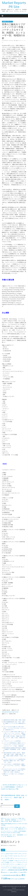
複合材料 (13, 875)
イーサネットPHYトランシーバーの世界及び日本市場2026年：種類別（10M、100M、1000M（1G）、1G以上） (14, 761)
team (12, 40)
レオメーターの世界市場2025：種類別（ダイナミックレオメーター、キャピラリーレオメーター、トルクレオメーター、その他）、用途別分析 (14, 744)
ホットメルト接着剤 (16, 864)
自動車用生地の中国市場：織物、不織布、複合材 (14, 720)
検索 (2, 803)
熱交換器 (20, 870)
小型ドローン (4, 870)
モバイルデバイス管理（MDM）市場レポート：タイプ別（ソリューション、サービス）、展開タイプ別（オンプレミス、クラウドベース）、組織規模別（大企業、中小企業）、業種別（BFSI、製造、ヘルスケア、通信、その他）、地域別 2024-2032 (14, 735)
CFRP (2, 853)
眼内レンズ (17, 872)
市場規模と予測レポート (7, 21)
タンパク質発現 (9, 860)
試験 (17, 875)
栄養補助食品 (11, 870)
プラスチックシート (12, 862)
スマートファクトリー (20, 858)
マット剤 (5, 866)
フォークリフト (22, 860)
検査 (16, 870)
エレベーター (9, 856)
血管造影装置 (6, 875)
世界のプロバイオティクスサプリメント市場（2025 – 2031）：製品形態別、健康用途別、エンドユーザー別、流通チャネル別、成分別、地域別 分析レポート (13, 820)
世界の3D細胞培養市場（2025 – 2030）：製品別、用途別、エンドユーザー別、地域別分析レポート (14, 723)
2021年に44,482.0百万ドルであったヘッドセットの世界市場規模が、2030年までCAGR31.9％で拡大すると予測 (14, 787)
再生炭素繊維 (18, 867)
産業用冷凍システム (6, 872)
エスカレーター (13, 853)
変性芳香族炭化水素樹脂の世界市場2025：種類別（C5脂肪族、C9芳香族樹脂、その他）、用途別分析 (14, 749)
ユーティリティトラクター (12, 866)
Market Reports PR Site (14, 4)
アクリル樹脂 (5, 853)
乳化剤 (14, 868)
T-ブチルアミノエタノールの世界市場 (11, 741)
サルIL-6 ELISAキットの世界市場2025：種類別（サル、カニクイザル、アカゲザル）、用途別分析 (14, 765)
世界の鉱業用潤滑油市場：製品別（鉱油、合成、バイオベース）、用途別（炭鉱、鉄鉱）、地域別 (14, 797)
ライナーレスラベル (21, 866)
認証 (20, 875)
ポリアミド (22, 864)
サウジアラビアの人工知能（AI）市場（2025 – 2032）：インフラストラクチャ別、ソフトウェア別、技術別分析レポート (14, 728)
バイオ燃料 (15, 860)
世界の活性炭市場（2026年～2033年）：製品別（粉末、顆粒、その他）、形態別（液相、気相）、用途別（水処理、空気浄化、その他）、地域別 (14, 755)
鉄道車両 (22, 879)
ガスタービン (16, 856)
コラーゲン (10, 858)
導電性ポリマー (24, 867)
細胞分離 (21, 872)
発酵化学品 (12, 872)
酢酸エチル (11, 879)
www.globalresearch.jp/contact (10, 712)
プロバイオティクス (7, 864)
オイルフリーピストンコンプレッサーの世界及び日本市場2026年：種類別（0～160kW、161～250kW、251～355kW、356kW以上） (14, 770)
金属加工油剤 (17, 878)
